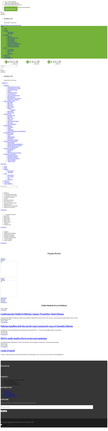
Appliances (10, 150)
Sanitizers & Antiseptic (13, 158)
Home (5, 29)
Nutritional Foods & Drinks (14, 145)
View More (3, 164)
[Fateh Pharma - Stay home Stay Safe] (11, 25)
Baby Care (10, 105)
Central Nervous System (13, 88)
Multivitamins (11, 142)
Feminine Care (11, 115)
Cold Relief (10, 130)
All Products (10, 49)
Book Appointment (11, 9)
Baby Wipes (10, 111)
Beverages (10, 134)
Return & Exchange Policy (11, 395)
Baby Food (10, 104)
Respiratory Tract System (14, 98)
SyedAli (4, 310)
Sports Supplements (12, 147)
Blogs (5, 168)
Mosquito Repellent (12, 157)
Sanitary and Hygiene (13, 121)
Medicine (9, 36)
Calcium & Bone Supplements (15, 144)
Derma (9, 91)
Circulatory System (12, 89)
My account (10, 50)
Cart (8, 52)
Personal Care (11, 39)
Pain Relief (10, 127)
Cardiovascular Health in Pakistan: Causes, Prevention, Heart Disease (32, 314)
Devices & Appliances (13, 45)
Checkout (10, 53)
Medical (6, 30)
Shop (5, 48)
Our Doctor (10, 32)
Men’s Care (10, 118)
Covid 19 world (8, 350)
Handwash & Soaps (12, 155)
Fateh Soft (11, 422)
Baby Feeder (10, 107)
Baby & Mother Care (12, 38)
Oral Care (9, 119)
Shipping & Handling (9, 396)
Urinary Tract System (13, 99)
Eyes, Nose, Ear (11, 94)
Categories (5, 83)
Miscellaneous (11, 97)
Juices (9, 135)
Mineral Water (11, 137)
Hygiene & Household (13, 46)
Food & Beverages (12, 42)
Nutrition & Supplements (14, 43)
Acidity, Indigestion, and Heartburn (16, 131)
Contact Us (7, 56)
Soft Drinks (10, 138)
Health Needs (11, 40)
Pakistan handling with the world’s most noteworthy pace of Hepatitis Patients (37, 326)
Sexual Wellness (11, 124)
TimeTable (10, 33)
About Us (6, 55)
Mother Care (10, 112)
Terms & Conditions (9, 393)
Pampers (13, 109)
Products (6, 35)
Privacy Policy (7, 392)
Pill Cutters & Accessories (14, 152)
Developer (5, 322)
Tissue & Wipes (11, 160)
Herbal (9, 128)
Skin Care (9, 122)
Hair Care (9, 117)
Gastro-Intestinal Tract (13, 95)
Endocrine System (12, 92)
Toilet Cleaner (11, 161)
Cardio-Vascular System (13, 87)
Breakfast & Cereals (12, 140)
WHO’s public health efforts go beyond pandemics (24, 338)
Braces (9, 151)
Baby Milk (9, 102)
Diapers (9, 108)
